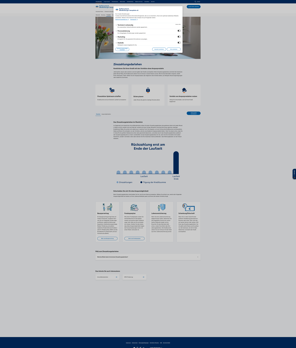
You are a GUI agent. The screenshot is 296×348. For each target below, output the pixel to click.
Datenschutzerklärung (121, 19)
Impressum (133, 19)
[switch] (179, 31)
